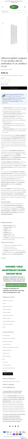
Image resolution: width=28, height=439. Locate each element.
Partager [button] (4, 258)
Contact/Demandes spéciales (9, 321)
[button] (2, 7)
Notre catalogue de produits (9, 368)
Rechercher (5, 371)
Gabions (4, 303)
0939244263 (11, 384)
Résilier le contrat (8, 373)
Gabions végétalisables (7, 306)
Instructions (5, 362)
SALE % (4, 327)
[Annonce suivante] (25, 1)
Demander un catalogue (8, 324)
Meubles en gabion (7, 318)
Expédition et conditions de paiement (10, 347)
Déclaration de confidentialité (9, 338)
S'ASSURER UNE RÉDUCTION (16, 285)
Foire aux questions (7, 356)
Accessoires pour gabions (8, 315)
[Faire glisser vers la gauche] (11, 55)
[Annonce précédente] (2, 1)
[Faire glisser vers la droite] (16, 55)
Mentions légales (6, 335)
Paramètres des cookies (8, 341)
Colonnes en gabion (7, 309)
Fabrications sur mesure (8, 300)
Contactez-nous (6, 353)
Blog (3, 359)
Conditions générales (7, 350)
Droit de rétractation (7, 344)
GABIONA (7, 436)
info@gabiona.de (11, 387)
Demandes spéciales (7, 365)
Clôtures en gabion (7, 312)
